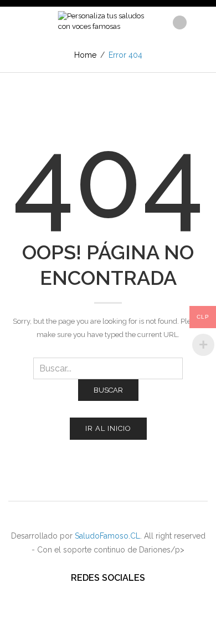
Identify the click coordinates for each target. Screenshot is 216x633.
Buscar (108, 390)
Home (85, 55)
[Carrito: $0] (198, 19)
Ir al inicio (108, 428)
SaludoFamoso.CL (107, 535)
